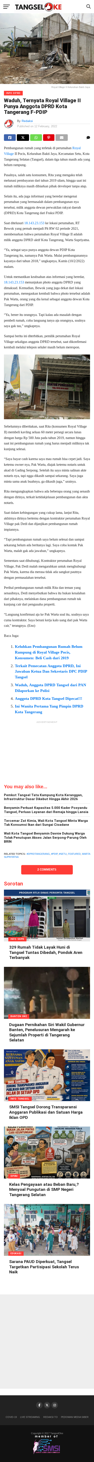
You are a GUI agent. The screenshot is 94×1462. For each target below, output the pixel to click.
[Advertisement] (47, 753)
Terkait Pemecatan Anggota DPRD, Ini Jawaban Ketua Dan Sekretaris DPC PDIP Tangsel (51, 671)
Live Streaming (30, 1417)
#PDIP (54, 854)
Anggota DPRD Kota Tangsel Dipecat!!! (48, 698)
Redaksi (27, 121)
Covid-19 (11, 1417)
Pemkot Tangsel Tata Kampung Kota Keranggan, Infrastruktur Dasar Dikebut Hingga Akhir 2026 (43, 797)
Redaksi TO (50, 1417)
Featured (74, 854)
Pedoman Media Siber (75, 1417)
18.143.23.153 (34, 223)
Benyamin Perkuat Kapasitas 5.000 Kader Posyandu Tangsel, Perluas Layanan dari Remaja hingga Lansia (46, 810)
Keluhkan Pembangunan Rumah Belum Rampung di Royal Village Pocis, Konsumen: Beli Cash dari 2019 (48, 652)
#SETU (63, 854)
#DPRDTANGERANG (38, 854)
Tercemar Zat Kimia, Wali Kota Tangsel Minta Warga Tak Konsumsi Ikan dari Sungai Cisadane (46, 823)
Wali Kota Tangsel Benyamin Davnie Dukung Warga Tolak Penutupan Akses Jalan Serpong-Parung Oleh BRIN (45, 837)
